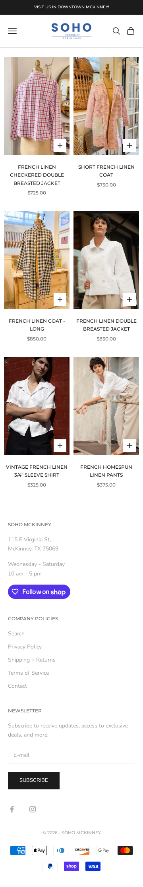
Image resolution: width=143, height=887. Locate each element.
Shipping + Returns (32, 660)
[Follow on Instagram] (33, 809)
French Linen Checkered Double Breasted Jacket (37, 175)
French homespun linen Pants (106, 471)
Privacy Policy (25, 646)
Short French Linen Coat (106, 171)
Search (16, 633)
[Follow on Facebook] (12, 809)
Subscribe (33, 780)
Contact (17, 686)
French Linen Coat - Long (37, 325)
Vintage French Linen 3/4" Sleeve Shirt (37, 471)
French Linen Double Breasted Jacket (106, 325)
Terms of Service (28, 673)
